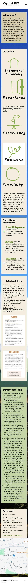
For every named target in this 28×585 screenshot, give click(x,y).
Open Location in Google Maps (12, 535)
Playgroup (9, 242)
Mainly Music (11, 259)
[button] (14, 555)
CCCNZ (18, 40)
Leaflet (27, 573)
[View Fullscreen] (2, 540)
